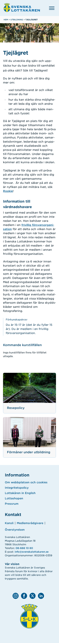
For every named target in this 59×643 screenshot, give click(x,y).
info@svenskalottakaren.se (32, 551)
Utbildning (16, 19)
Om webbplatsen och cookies (26, 482)
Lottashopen (14, 498)
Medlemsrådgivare (30, 523)
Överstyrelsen (15, 529)
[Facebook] (24, 596)
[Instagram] (16, 596)
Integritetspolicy (17, 487)
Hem (6, 19)
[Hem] (22, 7)
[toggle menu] (51, 8)
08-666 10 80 (24, 548)
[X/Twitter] (32, 596)
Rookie (8, 191)
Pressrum (11, 503)
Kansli (9, 523)
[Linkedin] (41, 596)
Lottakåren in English (20, 493)
